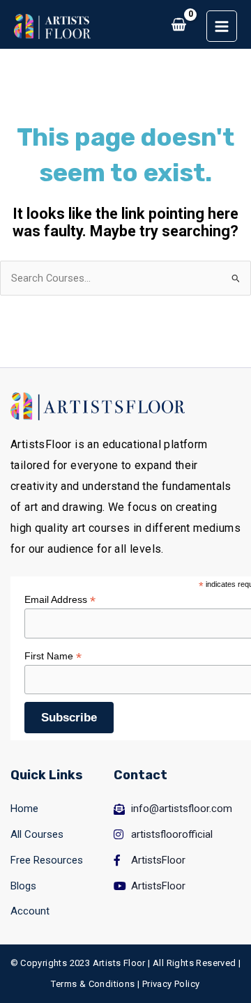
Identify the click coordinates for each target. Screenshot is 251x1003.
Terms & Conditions (93, 984)
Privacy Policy (171, 984)
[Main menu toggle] (221, 25)
